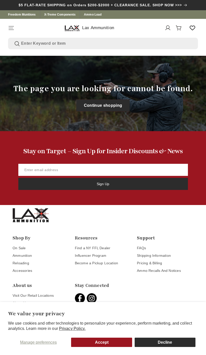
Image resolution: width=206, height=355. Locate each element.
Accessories (22, 271)
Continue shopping (103, 105)
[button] (11, 28)
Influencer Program (90, 255)
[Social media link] (81, 298)
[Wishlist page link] (192, 28)
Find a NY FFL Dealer (93, 248)
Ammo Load (92, 14)
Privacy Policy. (72, 328)
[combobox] (106, 43)
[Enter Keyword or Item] (17, 43)
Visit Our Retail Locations (33, 295)
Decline (165, 342)
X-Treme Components (60, 14)
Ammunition (22, 255)
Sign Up (103, 184)
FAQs (141, 248)
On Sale (19, 248)
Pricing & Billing (149, 263)
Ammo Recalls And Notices (159, 271)
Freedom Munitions (22, 14)
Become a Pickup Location (96, 263)
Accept (102, 342)
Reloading (21, 263)
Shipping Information (154, 255)
